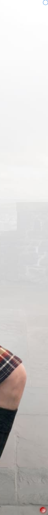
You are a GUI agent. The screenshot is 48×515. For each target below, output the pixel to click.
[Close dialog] (45, 2)
